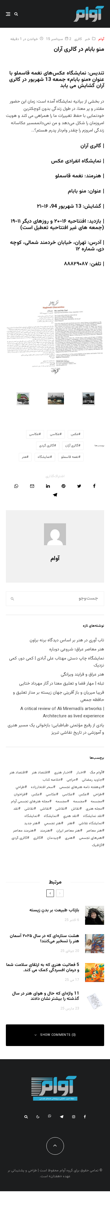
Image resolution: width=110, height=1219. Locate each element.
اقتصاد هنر (40, 772)
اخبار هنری (62, 772)
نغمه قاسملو (69, 457)
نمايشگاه (44, 457)
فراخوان (19, 794)
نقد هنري (70, 816)
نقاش (75, 808)
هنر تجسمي (52, 823)
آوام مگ (96, 772)
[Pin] (63, 486)
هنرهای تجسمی (90, 838)
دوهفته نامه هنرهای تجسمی (80, 787)
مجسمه (96, 801)
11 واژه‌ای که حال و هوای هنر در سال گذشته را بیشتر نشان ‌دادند (45, 996)
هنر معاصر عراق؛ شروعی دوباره (76, 649)
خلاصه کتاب (51, 779)
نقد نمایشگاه (92, 816)
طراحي (20, 787)
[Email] (32, 486)
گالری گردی (46, 445)
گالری (78, 39)
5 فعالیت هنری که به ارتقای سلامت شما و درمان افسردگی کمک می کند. (42, 967)
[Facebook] (84, 1117)
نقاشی (60, 808)
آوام (101, 39)
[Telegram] (61, 1117)
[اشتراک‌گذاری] (94, 486)
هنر (24, 457)
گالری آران (71, 445)
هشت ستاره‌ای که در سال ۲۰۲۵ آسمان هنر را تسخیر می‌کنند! (44, 939)
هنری (69, 838)
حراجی (71, 779)
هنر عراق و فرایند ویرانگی (82, 674)
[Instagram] (73, 1117)
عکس (35, 794)
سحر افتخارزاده (42, 787)
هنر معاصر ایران (68, 830)
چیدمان (53, 838)
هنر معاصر (94, 830)
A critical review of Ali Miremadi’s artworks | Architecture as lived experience (62, 713)
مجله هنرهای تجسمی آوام (30, 801)
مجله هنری (94, 808)
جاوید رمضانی (92, 779)
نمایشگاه (31, 816)
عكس (74, 434)
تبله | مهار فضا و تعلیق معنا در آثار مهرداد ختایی (61, 683)
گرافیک (97, 845)
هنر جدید (31, 823)
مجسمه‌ (61, 801)
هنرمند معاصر (23, 830)
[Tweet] (79, 486)
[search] (12, 599)
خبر (87, 39)
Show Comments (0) (58, 1035)
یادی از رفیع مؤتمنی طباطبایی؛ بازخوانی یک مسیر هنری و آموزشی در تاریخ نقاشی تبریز (56, 729)
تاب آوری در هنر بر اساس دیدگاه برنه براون (67, 640)
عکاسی (55, 434)
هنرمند (45, 830)
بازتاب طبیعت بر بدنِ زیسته (54, 910)
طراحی (97, 794)
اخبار (80, 772)
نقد (15, 808)
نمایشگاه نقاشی (90, 823)
